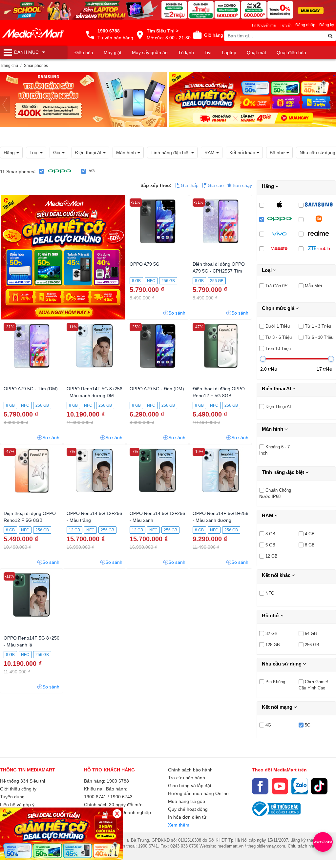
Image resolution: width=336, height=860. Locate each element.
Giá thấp (189, 185)
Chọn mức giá (279, 308)
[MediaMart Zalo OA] (299, 786)
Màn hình (273, 429)
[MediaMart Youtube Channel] (280, 786)
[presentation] (5, 104)
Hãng (268, 186)
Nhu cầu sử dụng (282, 663)
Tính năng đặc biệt (283, 472)
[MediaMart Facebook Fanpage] (260, 786)
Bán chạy (241, 185)
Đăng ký (326, 25)
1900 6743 (121, 796)
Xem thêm (178, 825)
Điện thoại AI (277, 388)
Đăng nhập (305, 25)
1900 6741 (95, 796)
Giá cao (215, 185)
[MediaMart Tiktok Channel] (319, 786)
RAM (268, 515)
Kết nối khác (277, 575)
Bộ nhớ (271, 615)
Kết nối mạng (278, 707)
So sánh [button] (176, 313)
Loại (267, 270)
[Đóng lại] (117, 813)
